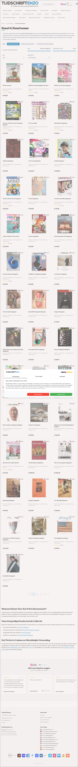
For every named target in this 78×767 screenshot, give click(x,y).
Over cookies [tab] (39, 376)
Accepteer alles (61, 394)
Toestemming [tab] (15, 376)
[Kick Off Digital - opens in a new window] (66, 372)
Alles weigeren (38, 394)
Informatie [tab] (62, 376)
